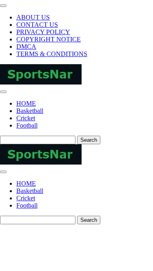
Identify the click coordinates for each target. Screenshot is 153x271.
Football (27, 125)
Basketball (29, 110)
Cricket (25, 118)
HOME (26, 103)
